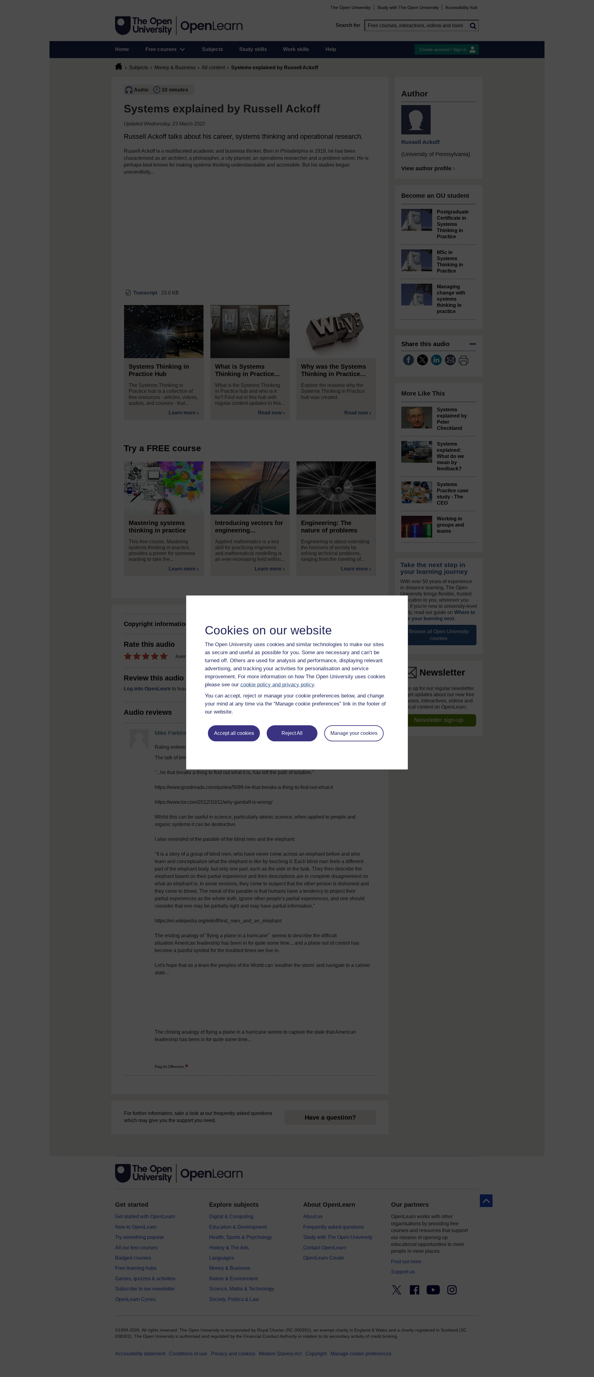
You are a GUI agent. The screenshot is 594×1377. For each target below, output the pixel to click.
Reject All (292, 733)
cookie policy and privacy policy (277, 685)
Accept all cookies (234, 733)
